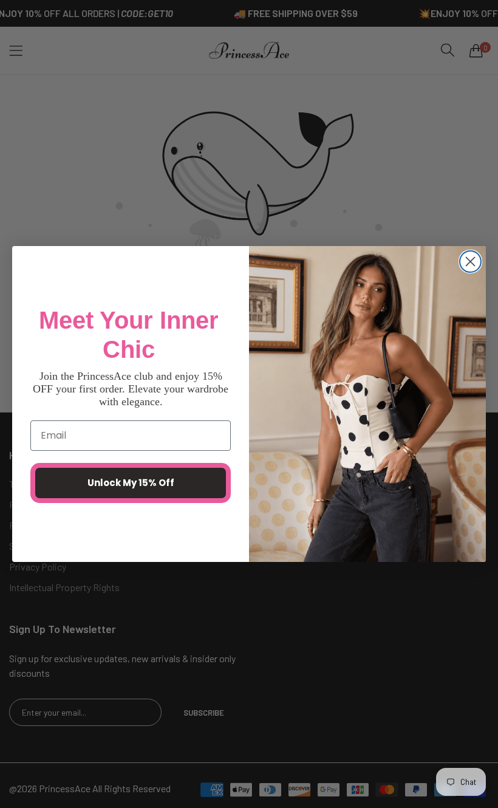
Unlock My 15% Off (130, 482)
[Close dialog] (470, 261)
